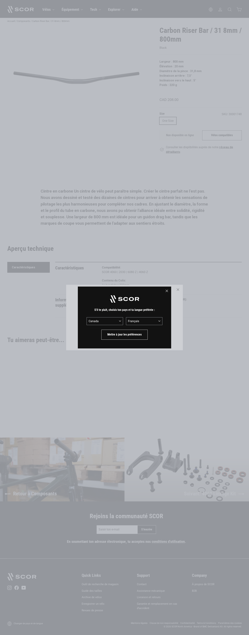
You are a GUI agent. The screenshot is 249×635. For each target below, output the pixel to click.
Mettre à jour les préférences (124, 334)
